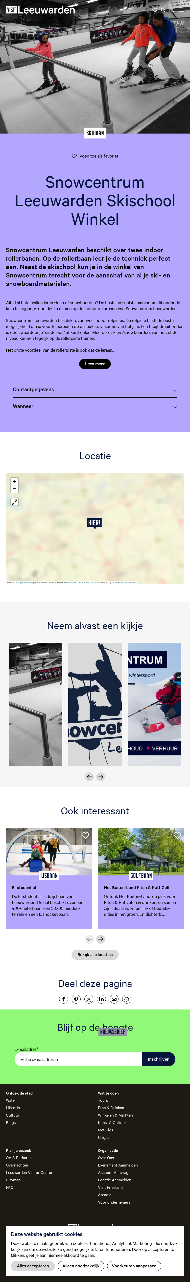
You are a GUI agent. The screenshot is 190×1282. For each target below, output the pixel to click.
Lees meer (95, 363)
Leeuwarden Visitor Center (29, 1172)
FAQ (9, 1187)
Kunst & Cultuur (112, 1122)
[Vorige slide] (89, 776)
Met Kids (105, 1129)
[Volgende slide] (100, 776)
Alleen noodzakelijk (81, 1265)
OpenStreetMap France (124, 582)
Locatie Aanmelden (114, 1179)
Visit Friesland (110, 1187)
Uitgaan (105, 1137)
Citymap (13, 1179)
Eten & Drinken (111, 1107)
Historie (13, 1107)
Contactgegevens (33, 389)
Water (11, 1100)
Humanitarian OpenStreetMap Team (82, 582)
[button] (95, 523)
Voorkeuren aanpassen (134, 1265)
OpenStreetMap (27, 582)
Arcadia (104, 1194)
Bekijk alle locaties (95, 954)
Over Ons (106, 1157)
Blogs (11, 1122)
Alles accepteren (33, 1265)
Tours (103, 1100)
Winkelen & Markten (115, 1115)
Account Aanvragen (115, 1172)
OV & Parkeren (19, 1157)
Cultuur (12, 1115)
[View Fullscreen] (14, 501)
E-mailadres (26, 1049)
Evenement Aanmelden (118, 1165)
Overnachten (17, 1165)
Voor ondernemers (114, 1202)
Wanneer (23, 405)
